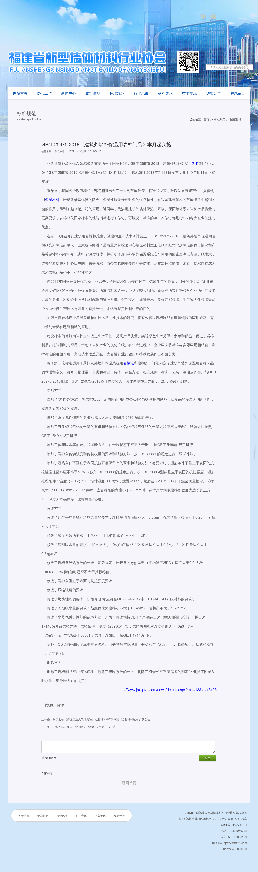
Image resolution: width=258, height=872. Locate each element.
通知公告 (213, 93)
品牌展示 (165, 93)
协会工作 (44, 93)
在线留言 (238, 93)
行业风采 (141, 93)
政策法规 (92, 93)
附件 (60, 705)
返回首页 (129, 782)
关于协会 (23, 816)
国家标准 (235, 119)
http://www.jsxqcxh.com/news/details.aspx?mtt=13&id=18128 (168, 689)
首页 (206, 119)
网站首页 (20, 93)
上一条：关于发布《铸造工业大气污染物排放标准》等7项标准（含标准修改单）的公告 (95, 719)
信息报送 (43, 816)
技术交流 (189, 93)
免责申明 (119, 816)
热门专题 (81, 816)
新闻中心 (68, 93)
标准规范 (117, 93)
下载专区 (100, 816)
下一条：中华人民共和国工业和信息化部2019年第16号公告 (78, 727)
